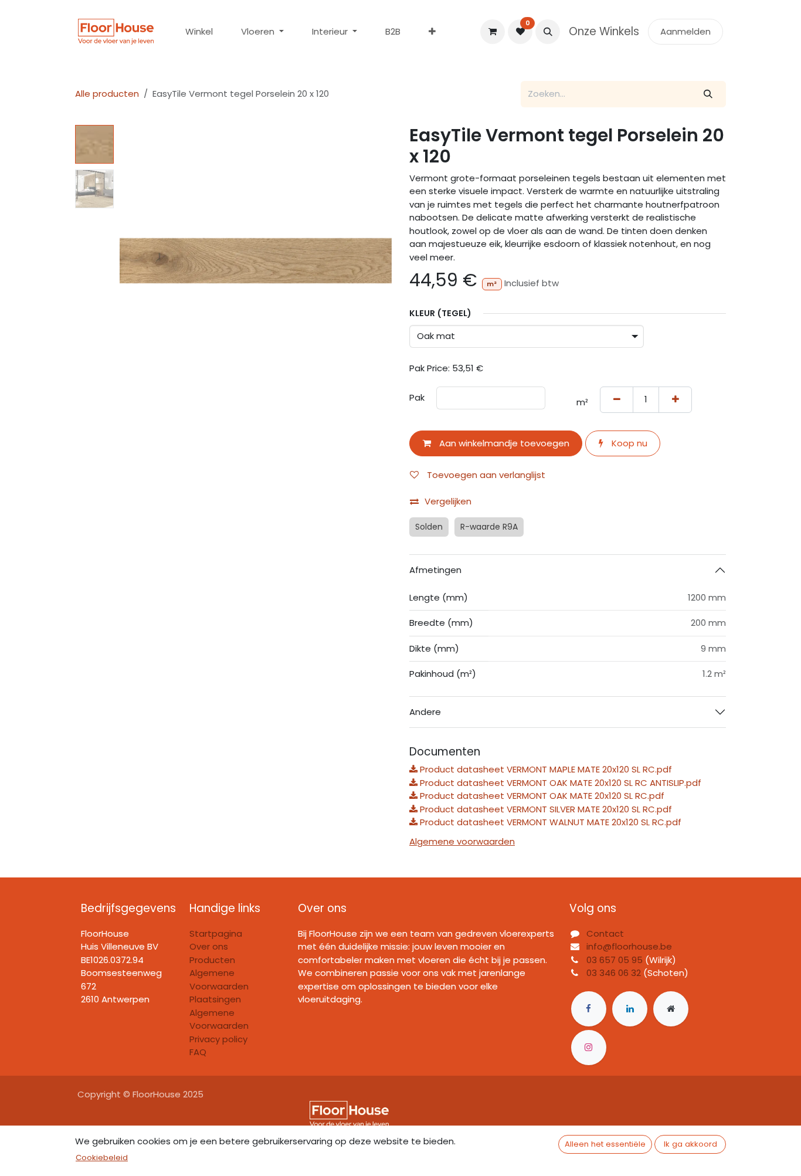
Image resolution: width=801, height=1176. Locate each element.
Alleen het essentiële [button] (605, 1144)
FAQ (197, 1052)
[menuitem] (199, 32)
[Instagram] (588, 1047)
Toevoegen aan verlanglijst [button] (485, 475)
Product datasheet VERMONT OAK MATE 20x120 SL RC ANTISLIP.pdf (559, 783)
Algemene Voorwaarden (219, 1019)
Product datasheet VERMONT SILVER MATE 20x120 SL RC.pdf (545, 809)
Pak (417, 397)
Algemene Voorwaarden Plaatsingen (219, 986)
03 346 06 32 (613, 973)
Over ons (208, 946)
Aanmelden (685, 31)
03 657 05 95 (614, 960)
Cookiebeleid (102, 1157)
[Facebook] (588, 1008)
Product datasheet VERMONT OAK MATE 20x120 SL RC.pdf (541, 795)
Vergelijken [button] (448, 501)
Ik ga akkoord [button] (690, 1144)
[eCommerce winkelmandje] (492, 31)
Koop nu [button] (628, 443)
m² (582, 402)
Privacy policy (218, 1039)
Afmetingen (435, 570)
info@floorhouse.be (629, 946)
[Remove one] (616, 400)
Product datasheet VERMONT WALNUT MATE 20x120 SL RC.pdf (549, 822)
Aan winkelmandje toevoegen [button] (503, 443)
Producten (212, 960)
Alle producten (107, 93)
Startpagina (215, 933)
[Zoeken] (708, 94)
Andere (425, 712)
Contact (605, 933)
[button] (547, 31)
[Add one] (675, 400)
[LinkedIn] (629, 1008)
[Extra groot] (670, 1008)
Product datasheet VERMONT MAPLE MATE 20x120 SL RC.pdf (545, 769)
